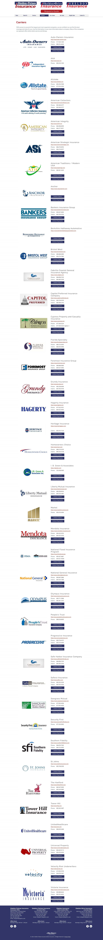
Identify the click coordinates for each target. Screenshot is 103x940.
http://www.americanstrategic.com (60, 144)
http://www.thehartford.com (58, 785)
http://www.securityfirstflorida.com (60, 722)
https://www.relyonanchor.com (59, 188)
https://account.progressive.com (59, 638)
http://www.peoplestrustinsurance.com (61, 617)
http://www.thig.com (56, 805)
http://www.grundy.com (57, 384)
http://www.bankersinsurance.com (60, 209)
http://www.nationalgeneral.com (59, 575)
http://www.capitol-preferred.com (59, 298)
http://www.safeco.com (57, 680)
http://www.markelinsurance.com (59, 510)
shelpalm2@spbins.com (86, 917)
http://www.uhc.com (56, 826)
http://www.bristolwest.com (58, 251)
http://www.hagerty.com (57, 405)
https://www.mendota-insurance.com (60, 531)
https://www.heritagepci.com (58, 426)
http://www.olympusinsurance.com (60, 596)
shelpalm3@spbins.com (64, 917)
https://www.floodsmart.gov (58, 554)
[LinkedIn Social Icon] (15, 926)
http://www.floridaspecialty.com (59, 342)
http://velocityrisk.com (57, 868)
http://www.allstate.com (57, 81)
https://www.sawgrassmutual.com (60, 701)
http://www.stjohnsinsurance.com (59, 764)
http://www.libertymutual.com (59, 489)
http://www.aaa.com (56, 60)
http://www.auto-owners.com (58, 39)
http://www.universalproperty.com (60, 847)
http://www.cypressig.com (57, 321)
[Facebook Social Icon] (11, 926)
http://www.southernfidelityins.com (60, 743)
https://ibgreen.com (56, 468)
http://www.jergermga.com (58, 167)
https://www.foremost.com (58, 363)
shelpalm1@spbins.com (43, 917)
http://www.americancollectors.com (60, 102)
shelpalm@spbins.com (19, 918)
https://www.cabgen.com (57, 275)
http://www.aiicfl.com (56, 123)
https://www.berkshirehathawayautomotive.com (63, 230)
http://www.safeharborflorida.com (60, 659)
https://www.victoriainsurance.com (60, 889)
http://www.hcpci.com (56, 447)
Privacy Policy (67, 936)
